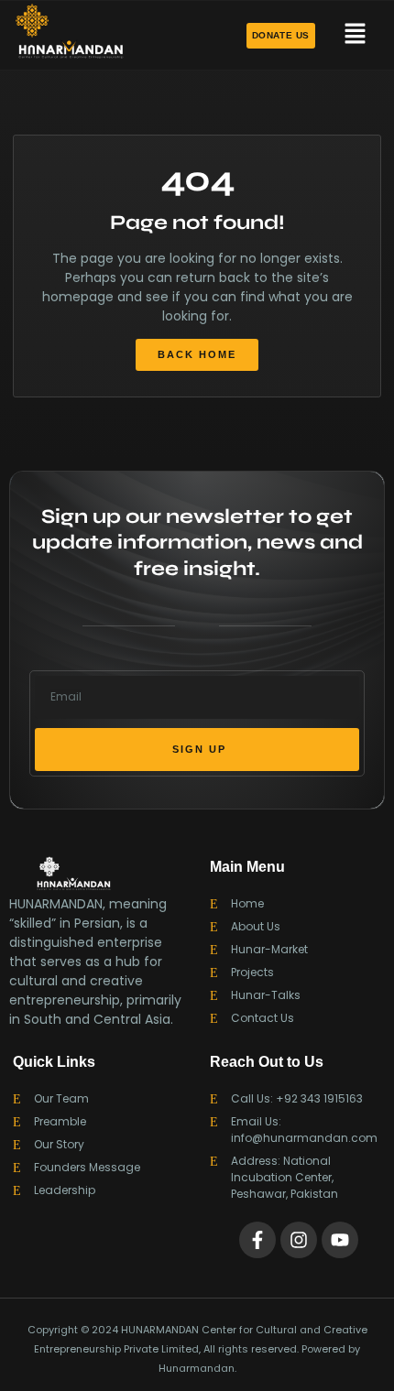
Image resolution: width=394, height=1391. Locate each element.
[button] (354, 35)
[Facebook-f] (257, 1240)
